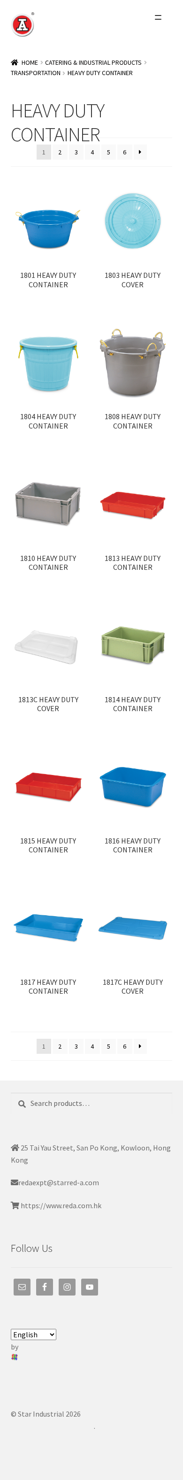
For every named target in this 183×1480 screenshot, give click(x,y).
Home (30, 62)
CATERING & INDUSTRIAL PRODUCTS (93, 62)
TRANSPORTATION (36, 73)
